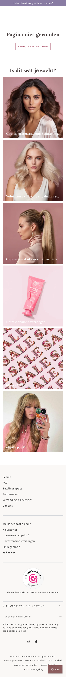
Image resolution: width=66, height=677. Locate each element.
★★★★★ (9, 552)
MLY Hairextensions (27, 656)
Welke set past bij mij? (17, 524)
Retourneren (11, 494)
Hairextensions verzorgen (19, 541)
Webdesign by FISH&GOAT (16, 660)
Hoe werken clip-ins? (16, 535)
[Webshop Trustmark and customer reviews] (33, 578)
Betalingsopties (13, 488)
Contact (7, 505)
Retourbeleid (38, 660)
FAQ (5, 483)
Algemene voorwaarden (25, 665)
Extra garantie (11, 547)
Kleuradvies (10, 530)
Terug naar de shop (33, 46)
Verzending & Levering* (17, 500)
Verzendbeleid (48, 665)
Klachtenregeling (34, 669)
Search (7, 477)
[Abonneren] (61, 617)
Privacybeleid (55, 660)
